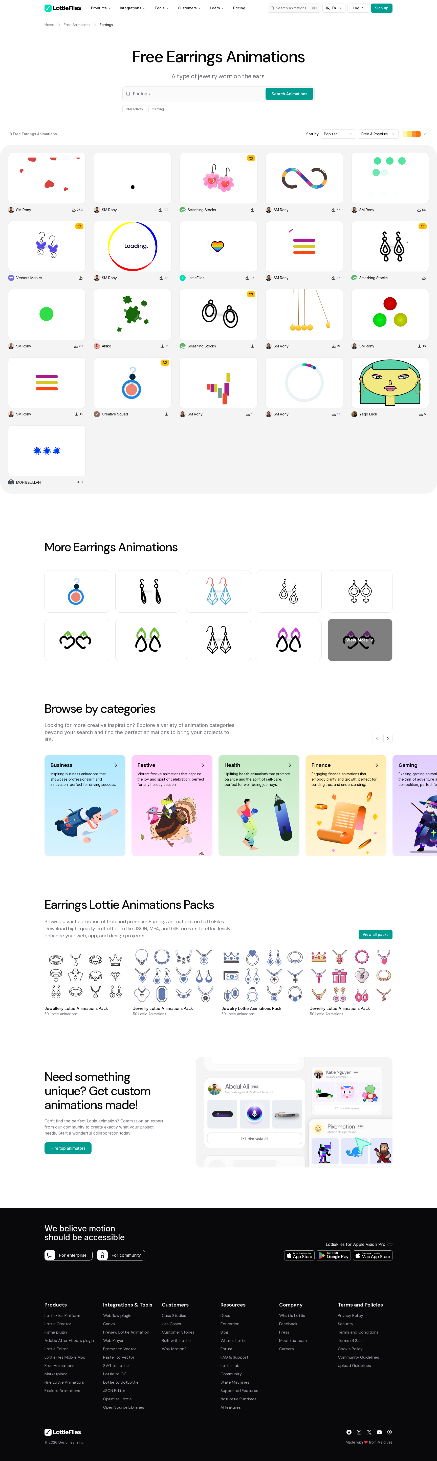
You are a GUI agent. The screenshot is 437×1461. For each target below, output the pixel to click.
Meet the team (293, 1340)
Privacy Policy (350, 1315)
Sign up (381, 8)
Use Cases (171, 1323)
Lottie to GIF (114, 1374)
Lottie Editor (56, 1349)
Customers (187, 8)
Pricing (239, 8)
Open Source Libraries (123, 1407)
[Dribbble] (389, 1432)
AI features (231, 1407)
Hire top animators (68, 1148)
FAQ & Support (234, 1357)
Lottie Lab (230, 1365)
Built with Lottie (176, 1340)
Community (231, 1374)
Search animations (291, 8)
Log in (358, 8)
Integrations (130, 8)
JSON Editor (114, 1390)
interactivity (134, 109)
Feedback (288, 1323)
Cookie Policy (350, 1349)
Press (284, 1332)
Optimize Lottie (117, 1399)
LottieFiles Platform (62, 1315)
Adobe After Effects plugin (69, 1340)
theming (158, 109)
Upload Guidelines (354, 1365)
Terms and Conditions (358, 1332)
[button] (218, 93)
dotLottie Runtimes (238, 1399)
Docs (225, 1315)
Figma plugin (56, 1332)
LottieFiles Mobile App (65, 1357)
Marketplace (56, 1374)
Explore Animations (62, 1390)
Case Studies (174, 1315)
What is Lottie (234, 1340)
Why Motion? (174, 1349)
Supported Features (239, 1390)
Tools (160, 8)
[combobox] (338, 134)
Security (345, 1323)
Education (230, 1323)
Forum (226, 1349)
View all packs (375, 934)
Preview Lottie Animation (126, 1332)
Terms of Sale (350, 1340)
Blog (224, 1332)
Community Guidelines (358, 1357)
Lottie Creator (58, 1323)
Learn (215, 8)
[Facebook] (349, 1432)
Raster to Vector (119, 1357)
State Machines (235, 1382)
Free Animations (59, 1365)
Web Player (113, 1340)
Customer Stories (178, 1332)
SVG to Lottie (116, 1365)
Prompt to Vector (119, 1349)
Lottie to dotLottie (121, 1382)
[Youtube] (379, 1432)
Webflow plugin (117, 1315)
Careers (286, 1349)
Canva (109, 1323)
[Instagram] (359, 1432)
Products (99, 8)
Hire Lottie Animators (64, 1382)
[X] (369, 1432)
